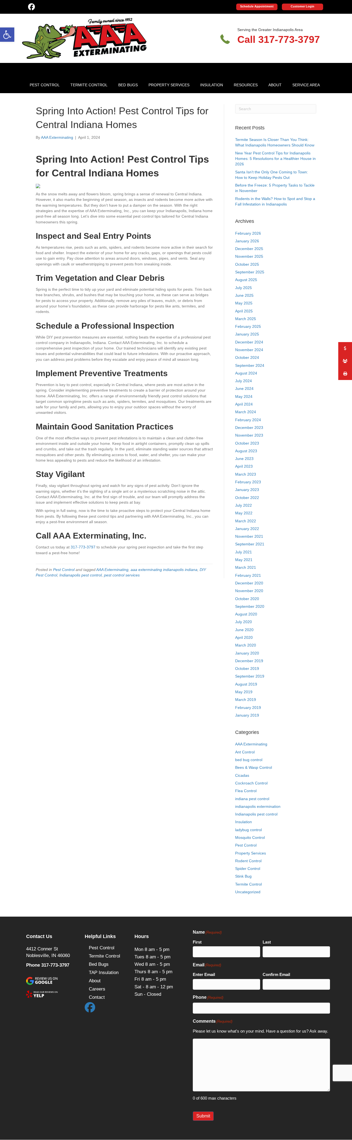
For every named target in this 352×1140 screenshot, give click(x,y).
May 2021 (243, 559)
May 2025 (243, 303)
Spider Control (247, 868)
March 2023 (245, 474)
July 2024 (243, 381)
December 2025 (249, 248)
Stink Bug (243, 876)
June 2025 (244, 295)
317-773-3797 (83, 547)
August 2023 (246, 451)
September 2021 (249, 544)
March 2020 (245, 645)
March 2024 (245, 412)
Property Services (168, 85)
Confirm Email (276, 974)
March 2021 (245, 567)
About (275, 85)
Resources (246, 85)
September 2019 (249, 676)
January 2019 (247, 715)
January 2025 (247, 334)
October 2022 (247, 497)
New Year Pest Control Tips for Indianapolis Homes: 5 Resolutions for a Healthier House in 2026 (275, 159)
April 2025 (244, 311)
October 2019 (247, 668)
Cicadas (242, 775)
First (197, 942)
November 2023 (249, 435)
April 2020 (244, 637)
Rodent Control (248, 861)
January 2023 (247, 489)
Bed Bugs (128, 85)
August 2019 (246, 684)
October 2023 (247, 443)
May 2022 (243, 513)
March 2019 (245, 699)
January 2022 (247, 528)
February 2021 (248, 575)
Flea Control (246, 791)
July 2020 (243, 622)
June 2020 (244, 630)
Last (267, 942)
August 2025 (246, 280)
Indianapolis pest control (80, 575)
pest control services (122, 575)
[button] (7, 34)
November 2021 (249, 536)
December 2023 (249, 427)
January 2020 (247, 653)
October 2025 (247, 264)
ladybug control (248, 830)
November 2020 (249, 591)
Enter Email (204, 974)
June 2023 (244, 458)
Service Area (306, 85)
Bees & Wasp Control (253, 767)
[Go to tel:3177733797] (274, 38)
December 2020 (249, 583)
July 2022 (243, 505)
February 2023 (248, 482)
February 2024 (248, 420)
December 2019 (249, 661)
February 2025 (248, 326)
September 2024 (249, 365)
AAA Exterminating (112, 569)
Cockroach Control (251, 783)
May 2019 (243, 692)
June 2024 (244, 388)
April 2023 (244, 466)
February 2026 (248, 233)
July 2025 (243, 287)
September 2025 (249, 272)
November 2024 (249, 350)
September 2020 (249, 606)
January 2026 (247, 241)
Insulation (211, 85)
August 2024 (246, 373)
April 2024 (244, 404)
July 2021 (243, 552)
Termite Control (89, 85)
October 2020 (247, 599)
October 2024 (247, 357)
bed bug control (248, 760)
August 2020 (246, 614)
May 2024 (243, 396)
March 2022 (245, 521)
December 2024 (249, 342)
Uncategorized (247, 892)
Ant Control (245, 752)
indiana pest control (252, 799)
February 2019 (248, 707)
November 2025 (249, 256)
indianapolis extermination (257, 806)
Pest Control (45, 85)
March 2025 (245, 319)
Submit (203, 1116)
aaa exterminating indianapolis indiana (164, 569)
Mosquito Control (250, 837)
